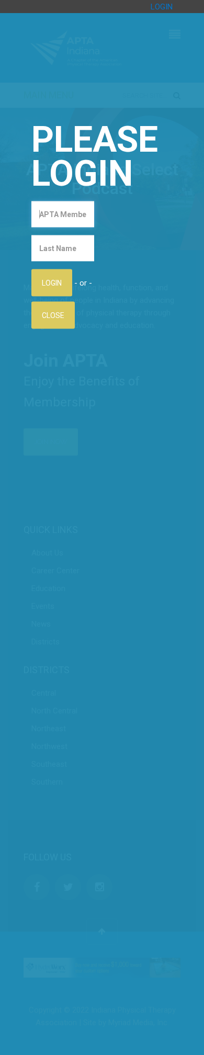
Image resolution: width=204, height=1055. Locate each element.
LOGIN (162, 7)
